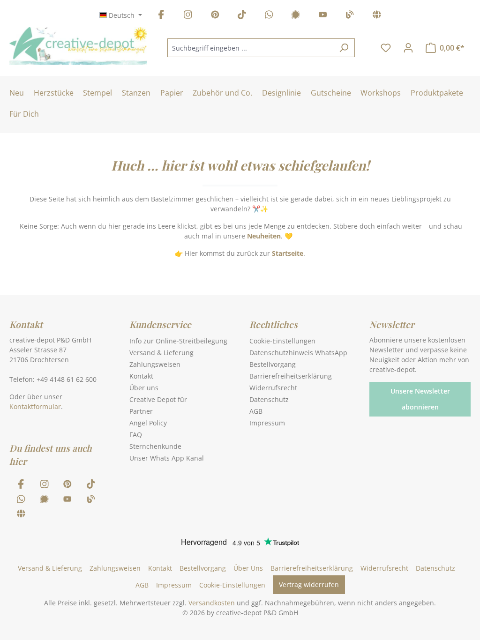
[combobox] (250, 47)
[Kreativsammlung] (377, 16)
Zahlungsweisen (154, 364)
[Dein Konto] (408, 47)
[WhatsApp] (269, 16)
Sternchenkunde (155, 446)
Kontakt (141, 376)
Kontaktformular (35, 406)
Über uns (143, 387)
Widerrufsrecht (273, 387)
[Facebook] (161, 16)
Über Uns (248, 568)
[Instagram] (188, 16)
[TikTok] (242, 16)
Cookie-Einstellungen (282, 340)
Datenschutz (269, 399)
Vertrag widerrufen (309, 584)
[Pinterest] (215, 16)
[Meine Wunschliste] (386, 47)
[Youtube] (323, 16)
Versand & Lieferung (161, 352)
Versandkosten (211, 602)
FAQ (135, 434)
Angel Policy (148, 422)
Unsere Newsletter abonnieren (420, 399)
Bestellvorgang (272, 364)
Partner (141, 411)
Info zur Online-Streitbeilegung (178, 340)
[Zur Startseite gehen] (78, 46)
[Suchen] (344, 47)
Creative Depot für (158, 399)
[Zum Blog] (349, 16)
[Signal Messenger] (296, 16)
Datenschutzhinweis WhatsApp (298, 352)
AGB (255, 411)
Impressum (267, 422)
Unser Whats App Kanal (166, 458)
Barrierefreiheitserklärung (290, 376)
